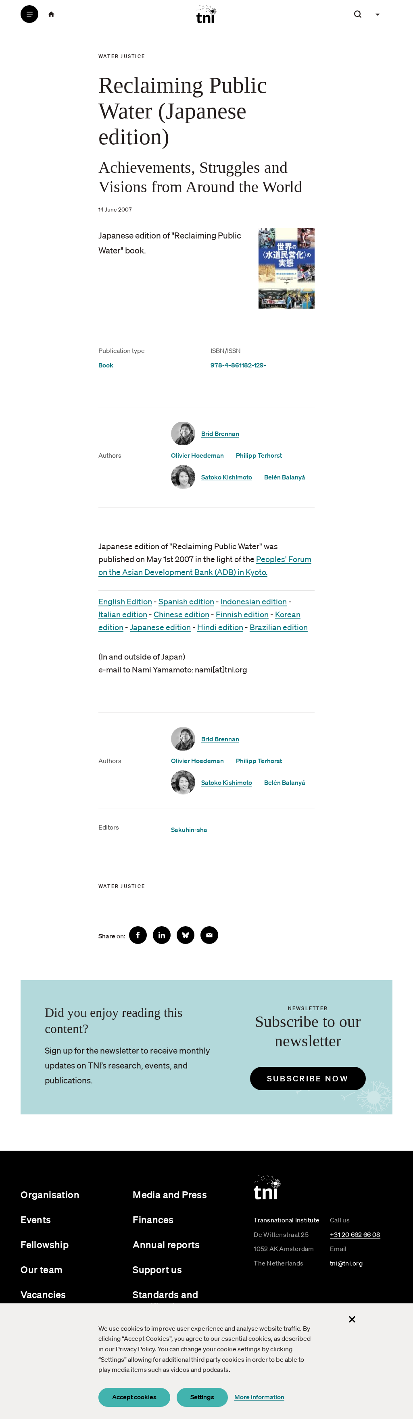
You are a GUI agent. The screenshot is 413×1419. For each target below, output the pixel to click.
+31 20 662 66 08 (355, 1234)
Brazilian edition (279, 627)
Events (36, 1219)
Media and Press (170, 1194)
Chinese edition (181, 614)
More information (259, 1397)
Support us (157, 1269)
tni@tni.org (346, 1263)
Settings (202, 1397)
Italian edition (122, 614)
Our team (42, 1269)
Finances (153, 1219)
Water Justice (121, 56)
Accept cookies (134, 1397)
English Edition (125, 601)
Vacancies (43, 1294)
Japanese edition (160, 627)
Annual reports (166, 1244)
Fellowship (45, 1244)
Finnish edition (242, 614)
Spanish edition (186, 601)
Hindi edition (220, 627)
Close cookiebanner (352, 1319)
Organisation (50, 1194)
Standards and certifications (165, 1300)
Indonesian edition (254, 601)
